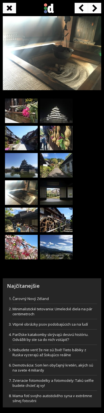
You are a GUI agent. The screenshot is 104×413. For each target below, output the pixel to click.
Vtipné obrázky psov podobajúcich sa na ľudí (50, 324)
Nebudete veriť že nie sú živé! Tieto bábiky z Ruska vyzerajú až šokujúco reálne (49, 352)
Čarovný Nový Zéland (30, 298)
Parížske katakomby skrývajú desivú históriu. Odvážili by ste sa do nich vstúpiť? (50, 337)
